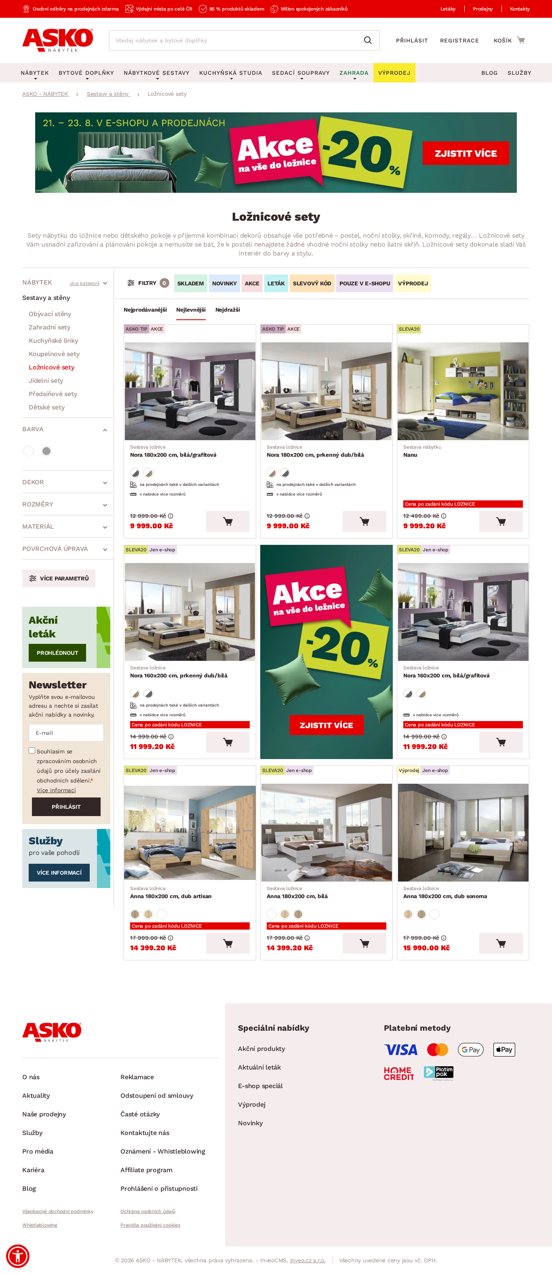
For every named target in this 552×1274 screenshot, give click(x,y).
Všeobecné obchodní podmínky (57, 1211)
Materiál (38, 526)
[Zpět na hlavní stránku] (57, 40)
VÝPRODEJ (413, 283)
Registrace (459, 40)
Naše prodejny (44, 1114)
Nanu (422, 451)
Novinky (224, 283)
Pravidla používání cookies (150, 1225)
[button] (17, 1256)
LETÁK (276, 283)
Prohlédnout (57, 653)
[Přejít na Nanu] (463, 391)
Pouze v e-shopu (364, 283)
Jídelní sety (46, 380)
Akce (252, 283)
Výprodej (251, 1104)
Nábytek (37, 282)
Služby (519, 73)
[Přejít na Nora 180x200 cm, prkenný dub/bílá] (326, 391)
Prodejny (483, 9)
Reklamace (137, 1077)
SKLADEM (190, 283)
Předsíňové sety (53, 394)
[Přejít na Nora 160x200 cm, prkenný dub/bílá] (190, 612)
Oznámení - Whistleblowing (162, 1151)
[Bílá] (29, 451)
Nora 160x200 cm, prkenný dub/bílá (179, 672)
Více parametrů (64, 578)
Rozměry (37, 504)
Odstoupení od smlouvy (156, 1095)
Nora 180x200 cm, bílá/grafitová (173, 451)
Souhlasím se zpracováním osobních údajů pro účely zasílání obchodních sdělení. (69, 766)
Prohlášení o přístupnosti (159, 1188)
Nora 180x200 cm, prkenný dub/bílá (315, 451)
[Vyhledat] (370, 40)
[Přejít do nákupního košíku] (509, 40)
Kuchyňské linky (53, 340)
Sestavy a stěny (46, 298)
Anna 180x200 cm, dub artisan (171, 892)
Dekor (33, 482)
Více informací (56, 790)
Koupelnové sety (54, 354)
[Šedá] (46, 451)
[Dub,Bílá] (148, 473)
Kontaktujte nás (144, 1133)
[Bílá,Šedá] (135, 473)
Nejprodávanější (145, 309)
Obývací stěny (50, 314)
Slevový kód (312, 283)
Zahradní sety (49, 327)
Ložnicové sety (51, 367)
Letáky (448, 9)
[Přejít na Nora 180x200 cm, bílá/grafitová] (190, 391)
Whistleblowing (39, 1225)
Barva (33, 429)
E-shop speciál (260, 1086)
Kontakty (520, 9)
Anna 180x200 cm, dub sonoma (445, 892)
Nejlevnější (190, 309)
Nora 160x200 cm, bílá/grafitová (446, 672)
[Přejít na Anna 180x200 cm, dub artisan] (190, 833)
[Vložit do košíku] (228, 521)
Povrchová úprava (55, 549)
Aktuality (36, 1095)
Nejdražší (227, 309)
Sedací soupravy (301, 73)
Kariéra (33, 1170)
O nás (31, 1077)
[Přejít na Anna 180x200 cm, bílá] (326, 833)
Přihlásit (412, 40)
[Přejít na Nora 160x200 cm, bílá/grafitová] (463, 612)
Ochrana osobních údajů (147, 1211)
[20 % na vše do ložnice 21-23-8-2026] (276, 190)
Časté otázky (140, 1114)
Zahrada (354, 73)
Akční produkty (261, 1049)
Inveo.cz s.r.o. (308, 1260)
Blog (489, 73)
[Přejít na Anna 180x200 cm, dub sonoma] (463, 833)
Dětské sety (46, 407)
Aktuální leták (259, 1067)
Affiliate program (146, 1170)
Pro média (37, 1151)
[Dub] (135, 914)
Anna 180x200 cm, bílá (297, 892)
